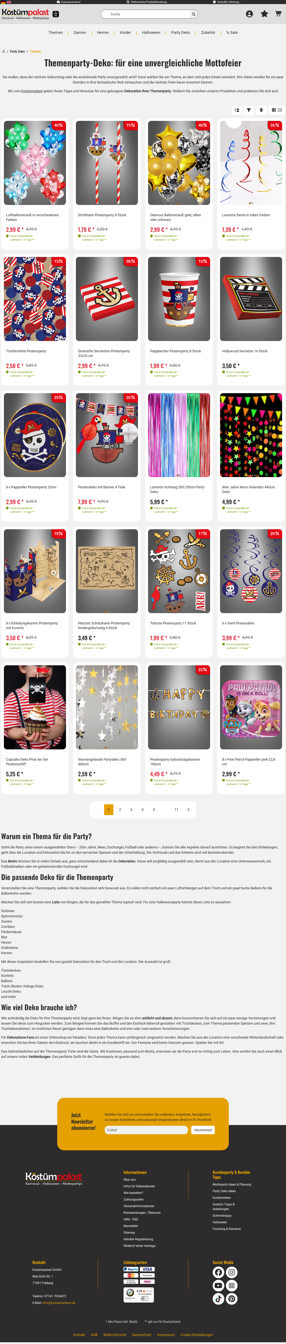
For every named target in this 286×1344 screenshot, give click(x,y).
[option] (35, 163)
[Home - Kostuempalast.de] (54, 1179)
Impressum (166, 1335)
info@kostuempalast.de (59, 1303)
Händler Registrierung (138, 1239)
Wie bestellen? (133, 1193)
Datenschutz (142, 1335)
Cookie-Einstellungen (197, 1335)
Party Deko (17, 51)
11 (176, 810)
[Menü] (151, 1289)
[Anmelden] (249, 14)
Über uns (130, 1179)
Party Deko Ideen (224, 1191)
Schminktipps (222, 1215)
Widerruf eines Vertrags (139, 1246)
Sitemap (129, 1232)
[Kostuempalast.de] (25, 14)
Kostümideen (222, 1198)
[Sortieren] (261, 110)
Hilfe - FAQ (131, 1219)
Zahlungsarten (134, 1199)
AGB (94, 1335)
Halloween (220, 1222)
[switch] (145, 1298)
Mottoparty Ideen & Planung (232, 1184)
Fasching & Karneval (227, 1229)
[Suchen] (194, 14)
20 (279, 110)
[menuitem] (3, 2)
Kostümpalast (32, 91)
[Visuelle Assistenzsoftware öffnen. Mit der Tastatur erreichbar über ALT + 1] (53, 14)
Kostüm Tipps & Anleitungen (224, 1206)
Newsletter (131, 1226)
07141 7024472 (55, 1296)
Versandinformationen (139, 1206)
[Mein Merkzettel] (264, 14)
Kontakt (79, 1335)
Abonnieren (203, 1130)
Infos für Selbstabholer (139, 1186)
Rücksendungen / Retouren (142, 1213)
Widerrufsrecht (114, 1335)
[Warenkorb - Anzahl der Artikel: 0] (278, 14)
